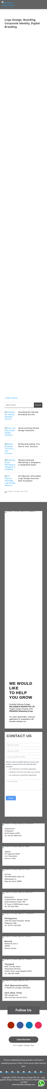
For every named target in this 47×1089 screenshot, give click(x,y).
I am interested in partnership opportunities (22, 775)
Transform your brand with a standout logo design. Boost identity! (20, 383)
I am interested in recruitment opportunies (22, 769)
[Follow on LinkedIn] (29, 1025)
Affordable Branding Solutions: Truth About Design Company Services (21, 257)
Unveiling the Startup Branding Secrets (28, 413)
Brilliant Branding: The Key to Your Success (29, 445)
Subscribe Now (23, 1039)
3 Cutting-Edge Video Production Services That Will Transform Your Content (23, 342)
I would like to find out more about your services (24, 772)
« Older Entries (11, 398)
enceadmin (12, 69)
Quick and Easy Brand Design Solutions (28, 429)
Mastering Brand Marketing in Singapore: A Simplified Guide (21, 186)
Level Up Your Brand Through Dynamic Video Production (21, 300)
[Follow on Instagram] (38, 1025)
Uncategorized (31, 69)
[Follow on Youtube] (11, 1025)
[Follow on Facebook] (20, 1025)
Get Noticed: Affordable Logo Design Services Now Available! (22, 209)
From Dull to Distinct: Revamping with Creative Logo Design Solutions (22, 232)
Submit (10, 798)
